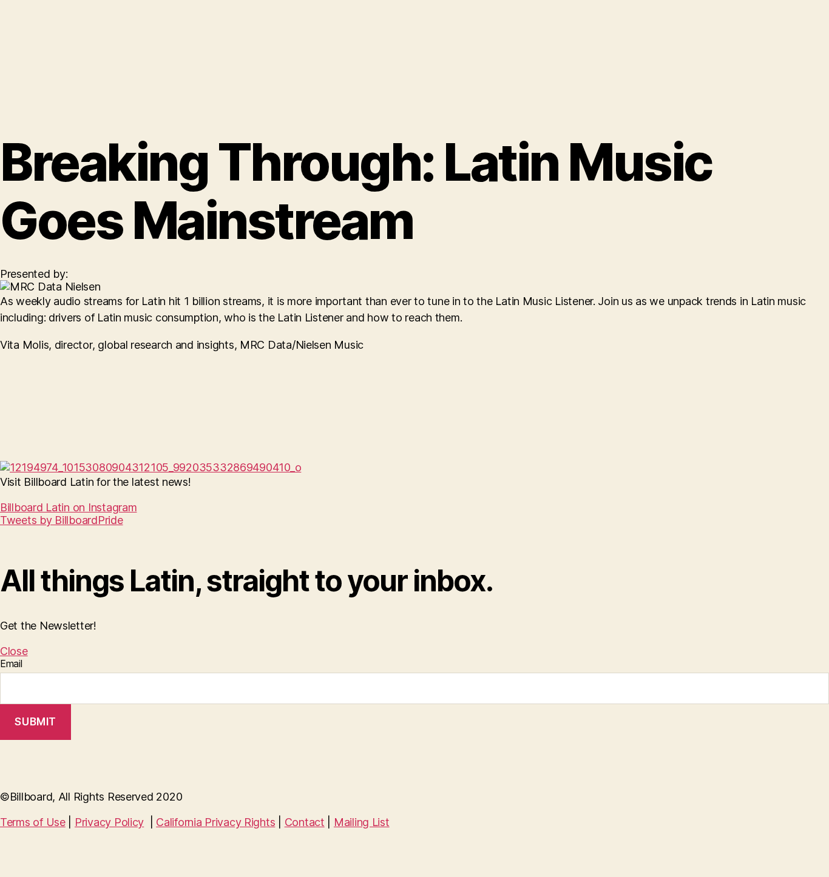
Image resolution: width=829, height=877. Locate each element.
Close (14, 651)
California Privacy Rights (215, 822)
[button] (68, 507)
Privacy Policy (109, 822)
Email (11, 663)
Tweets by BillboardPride (61, 520)
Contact (305, 822)
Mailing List (362, 822)
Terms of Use (33, 822)
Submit (35, 722)
